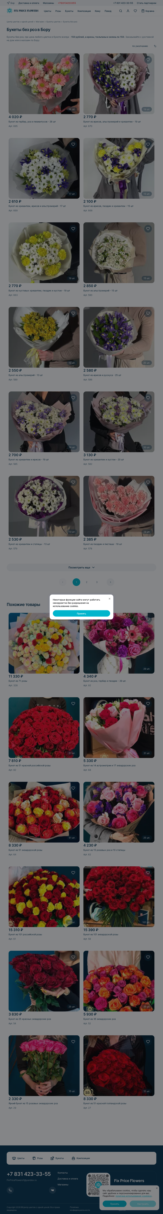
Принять (81, 613)
